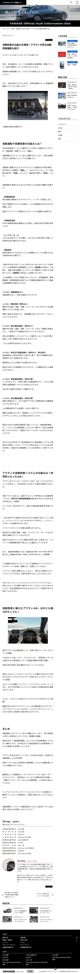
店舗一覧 (5, 938)
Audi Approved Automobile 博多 (61, 958)
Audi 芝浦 (5, 960)
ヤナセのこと (62, 124)
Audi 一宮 (29, 960)
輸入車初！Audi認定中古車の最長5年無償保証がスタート (11, 895)
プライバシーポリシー (9, 945)
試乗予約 (23, 938)
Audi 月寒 (5, 955)
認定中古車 (23, 940)
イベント (5, 942)
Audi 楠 (28, 957)
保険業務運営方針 (25, 947)
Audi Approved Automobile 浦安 (11, 963)
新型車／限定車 (7, 940)
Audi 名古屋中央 (31, 955)
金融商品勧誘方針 (8, 947)
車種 (59, 139)
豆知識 (60, 135)
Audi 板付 (55, 955)
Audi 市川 (5, 957)
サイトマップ (24, 945)
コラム (22, 942)
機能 (59, 131)
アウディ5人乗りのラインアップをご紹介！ (43, 895)
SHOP (4, 952)
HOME (4, 934)
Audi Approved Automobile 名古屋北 (36, 963)
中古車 (60, 128)
